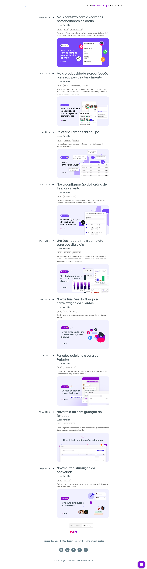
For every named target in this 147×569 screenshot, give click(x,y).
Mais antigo (87, 526)
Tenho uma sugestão (94, 541)
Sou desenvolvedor (71, 541)
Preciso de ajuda (51, 541)
